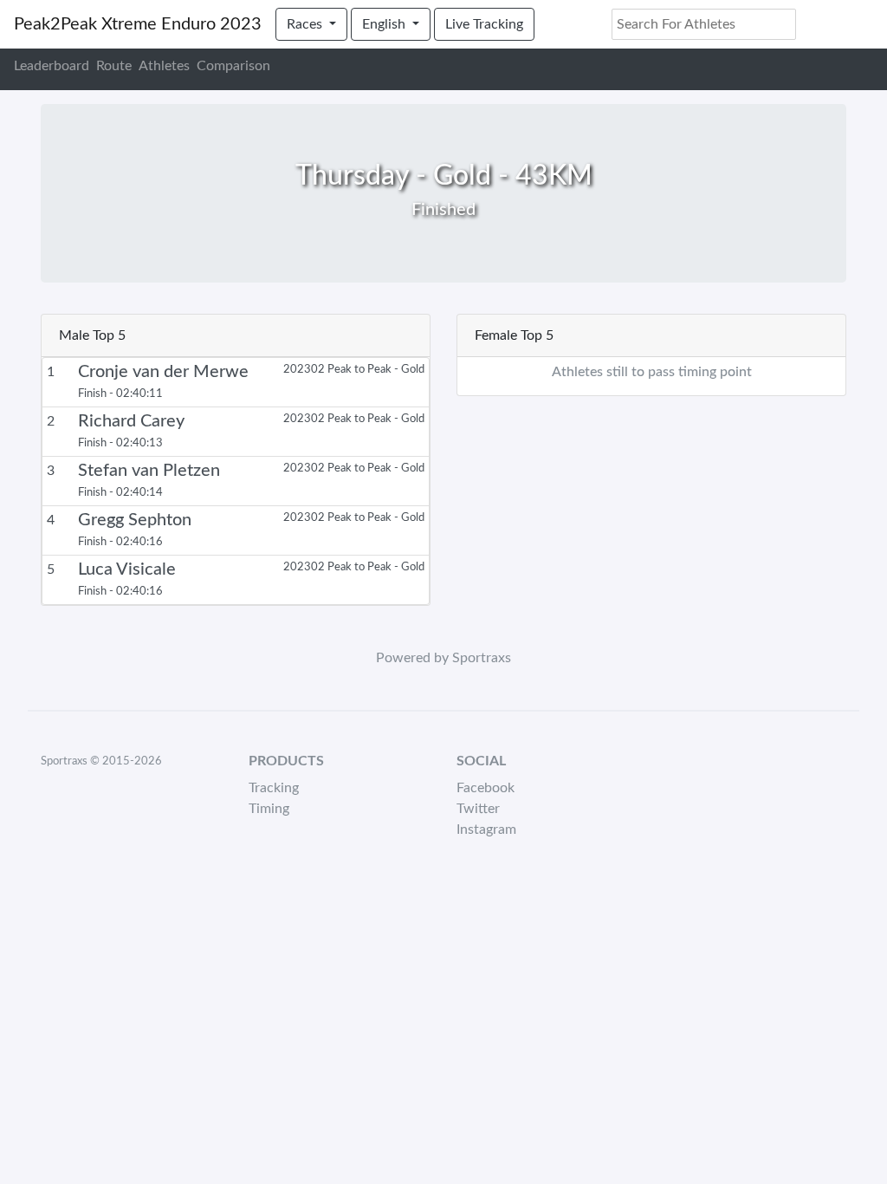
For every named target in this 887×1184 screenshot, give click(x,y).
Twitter (478, 809)
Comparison (233, 66)
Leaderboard (51, 66)
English (385, 24)
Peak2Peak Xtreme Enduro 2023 (138, 24)
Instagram (486, 829)
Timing (269, 809)
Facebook (485, 788)
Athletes (164, 66)
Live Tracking (484, 24)
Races (306, 24)
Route (114, 66)
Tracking (274, 788)
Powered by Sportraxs (443, 658)
